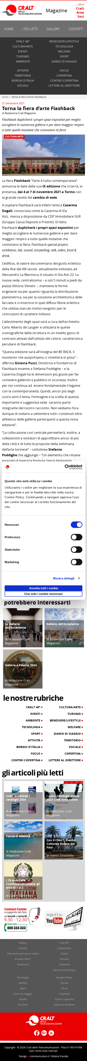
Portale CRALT (23, 959)
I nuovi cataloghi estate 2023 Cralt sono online (63, 797)
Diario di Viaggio (64, 61)
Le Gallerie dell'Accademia (15, 625)
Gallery (53, 29)
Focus (64, 70)
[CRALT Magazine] (22, 10)
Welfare (64, 51)
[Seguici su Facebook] (36, 1034)
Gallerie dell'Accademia (63, 624)
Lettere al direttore (64, 85)
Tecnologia (64, 46)
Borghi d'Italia (23, 80)
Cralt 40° (23, 41)
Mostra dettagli (64, 578)
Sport (64, 56)
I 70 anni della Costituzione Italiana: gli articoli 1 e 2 (23, 883)
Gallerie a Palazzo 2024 (21, 665)
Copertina (64, 75)
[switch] (76, 537)
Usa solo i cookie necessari (43, 593)
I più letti (30, 29)
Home (9, 29)
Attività (23, 70)
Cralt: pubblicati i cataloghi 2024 (18, 797)
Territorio (23, 75)
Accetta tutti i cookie (43, 588)
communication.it (38, 1056)
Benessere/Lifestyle (64, 41)
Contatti (76, 29)
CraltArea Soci (80, 12)
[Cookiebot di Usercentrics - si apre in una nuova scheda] (64, 467)
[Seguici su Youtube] (51, 1034)
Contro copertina (64, 80)
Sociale (23, 85)
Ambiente (23, 61)
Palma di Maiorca (18, 836)
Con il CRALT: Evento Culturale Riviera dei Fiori (61, 843)
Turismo (22, 56)
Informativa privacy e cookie (23, 953)
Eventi (23, 51)
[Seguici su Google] (43, 1034)
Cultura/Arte (23, 46)
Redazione (23, 964)
